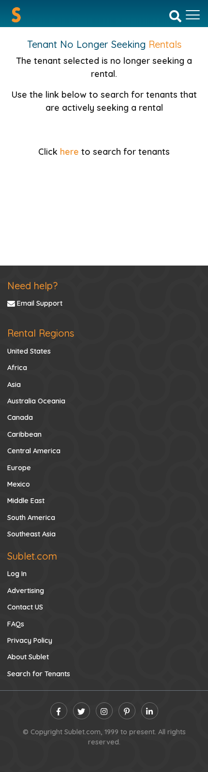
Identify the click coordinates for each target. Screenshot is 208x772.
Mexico (18, 484)
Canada (20, 417)
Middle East (26, 500)
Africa (17, 367)
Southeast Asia (31, 534)
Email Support (38, 303)
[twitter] (81, 710)
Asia (14, 384)
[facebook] (58, 710)
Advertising (25, 590)
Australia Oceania (36, 401)
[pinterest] (127, 710)
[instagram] (104, 710)
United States (29, 351)
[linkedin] (149, 710)
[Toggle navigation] (192, 15)
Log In (17, 573)
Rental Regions (40, 333)
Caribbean (24, 434)
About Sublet (28, 657)
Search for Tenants (38, 673)
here (69, 151)
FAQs (15, 624)
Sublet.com (32, 556)
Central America (33, 450)
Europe (19, 467)
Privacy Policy (29, 640)
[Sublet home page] (16, 15)
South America (31, 517)
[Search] (175, 15)
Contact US (25, 607)
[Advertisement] (104, 206)
